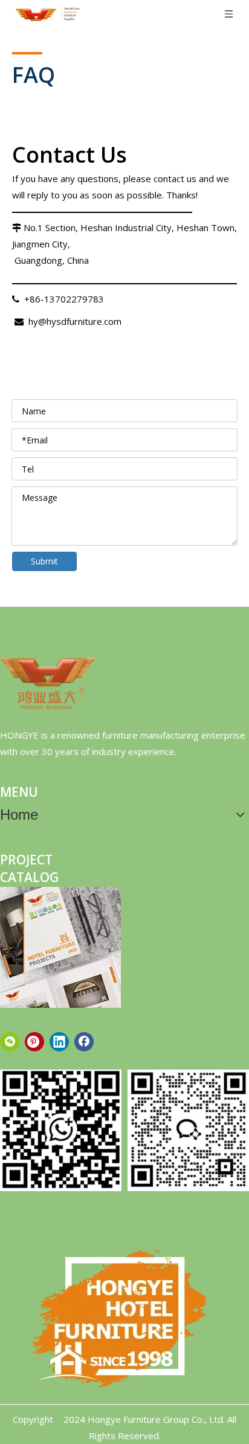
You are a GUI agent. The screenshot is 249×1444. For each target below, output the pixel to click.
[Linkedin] (59, 1041)
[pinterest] (34, 1041)
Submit (44, 561)
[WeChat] (9, 1041)
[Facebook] (84, 1041)
